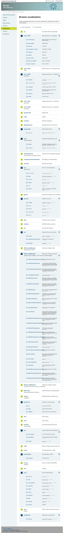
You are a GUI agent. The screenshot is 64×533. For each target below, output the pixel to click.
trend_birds (31, 58)
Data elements (6, 23)
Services (5, 31)
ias (25, 228)
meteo (29, 492)
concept (30, 202)
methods (30, 89)
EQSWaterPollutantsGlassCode (35, 332)
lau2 (25, 420)
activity (30, 144)
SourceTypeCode (32, 362)
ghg (25, 220)
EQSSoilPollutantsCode (34, 328)
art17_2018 (27, 107)
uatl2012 (30, 411)
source (29, 208)
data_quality (31, 43)
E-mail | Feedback (7, 528)
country (30, 519)
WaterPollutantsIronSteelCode (35, 378)
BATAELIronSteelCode (33, 283)
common (26, 121)
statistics (30, 495)
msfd (25, 446)
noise (25, 450)
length (29, 489)
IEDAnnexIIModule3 (30, 253)
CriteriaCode (31, 311)
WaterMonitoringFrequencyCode (35, 369)
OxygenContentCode (33, 347)
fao (25, 167)
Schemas (5, 25)
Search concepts (37, 27)
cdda (25, 117)
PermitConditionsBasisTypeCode (35, 350)
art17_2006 (27, 74)
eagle (29, 408)
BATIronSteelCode (32, 298)
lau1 (25, 416)
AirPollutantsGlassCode (34, 263)
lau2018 (26, 424)
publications (27, 454)
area (29, 479)
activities (30, 79)
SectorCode (31, 359)
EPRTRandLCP (28, 153)
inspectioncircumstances (34, 239)
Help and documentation (9, 14)
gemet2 (26, 198)
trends (29, 96)
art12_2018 (27, 68)
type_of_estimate (32, 60)
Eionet (9, 11)
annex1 (30, 236)
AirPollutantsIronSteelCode (34, 269)
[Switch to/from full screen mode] (53, 1)
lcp (25, 430)
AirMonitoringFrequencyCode (35, 259)
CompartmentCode (32, 307)
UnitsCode (30, 365)
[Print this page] (51, 1)
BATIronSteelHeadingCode (34, 302)
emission (30, 485)
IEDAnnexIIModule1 (30, 248)
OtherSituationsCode (33, 342)
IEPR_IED (27, 390)
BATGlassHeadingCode (33, 293)
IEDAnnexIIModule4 (30, 385)
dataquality (27, 129)
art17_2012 (27, 101)
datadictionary (28, 125)
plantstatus (30, 437)
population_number (33, 49)
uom (25, 472)
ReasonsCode (31, 354)
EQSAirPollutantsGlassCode (35, 318)
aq (24, 31)
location (30, 46)
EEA (9, 1)
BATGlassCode (31, 289)
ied (25, 232)
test (25, 468)
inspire (26, 396)
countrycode (31, 39)
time (29, 498)
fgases (26, 194)
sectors (30, 441)
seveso (26, 463)
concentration (31, 482)
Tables (4, 20)
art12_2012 (27, 35)
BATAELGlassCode (32, 278)
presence (30, 52)
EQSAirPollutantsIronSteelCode (35, 323)
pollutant (30, 243)
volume (30, 504)
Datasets (5, 17)
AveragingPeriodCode (33, 275)
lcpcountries (31, 434)
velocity (30, 501)
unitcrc (30, 188)
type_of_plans (31, 63)
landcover (27, 402)
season (30, 55)
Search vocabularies (26, 27)
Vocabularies (6, 28)
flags (29, 176)
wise (25, 509)
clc (29, 406)
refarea (29, 182)
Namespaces (6, 34)
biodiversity (27, 112)
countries (30, 87)
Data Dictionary (15, 11)
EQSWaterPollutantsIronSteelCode (35, 337)
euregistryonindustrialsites (32, 159)
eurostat (26, 163)
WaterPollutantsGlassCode (34, 373)
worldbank (27, 515)
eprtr (25, 138)
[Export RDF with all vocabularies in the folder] (59, 36)
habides (26, 224)
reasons (30, 93)
